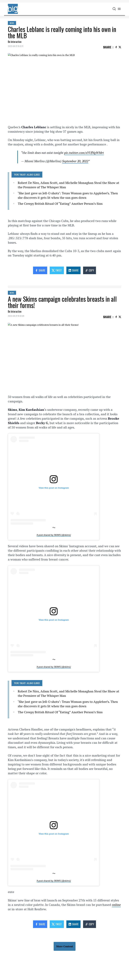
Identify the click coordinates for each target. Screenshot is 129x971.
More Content (64, 946)
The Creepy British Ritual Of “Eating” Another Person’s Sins (60, 203)
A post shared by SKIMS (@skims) (54, 535)
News (12, 23)
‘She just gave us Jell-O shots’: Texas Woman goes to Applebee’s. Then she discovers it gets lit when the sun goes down (68, 195)
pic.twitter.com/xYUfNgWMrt (84, 153)
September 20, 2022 (75, 161)
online (116, 905)
